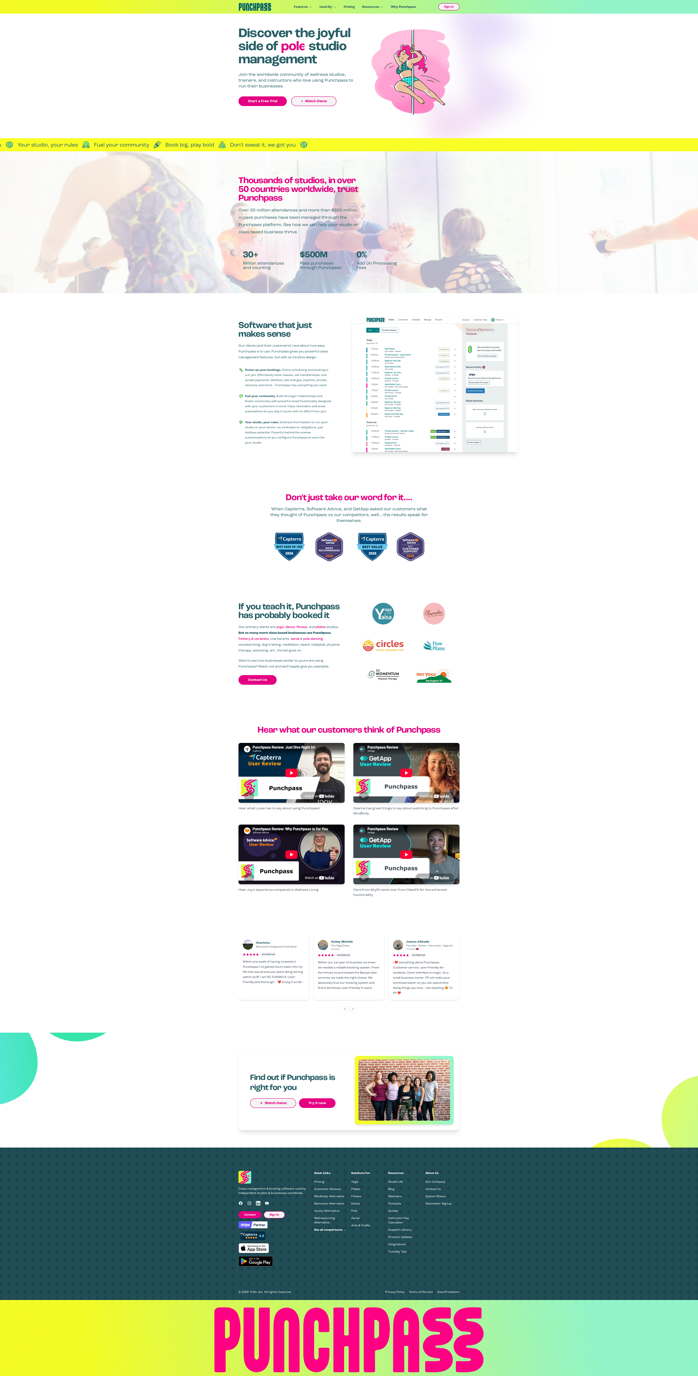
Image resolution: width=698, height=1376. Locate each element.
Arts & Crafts (360, 1225)
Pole (354, 1211)
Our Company (435, 1181)
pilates (320, 627)
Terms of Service (421, 1292)
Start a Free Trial (262, 101)
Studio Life (395, 1181)
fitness (301, 627)
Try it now (317, 1103)
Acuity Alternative (326, 1211)
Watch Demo (316, 101)
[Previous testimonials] (345, 1009)
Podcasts (394, 1203)
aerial (295, 639)
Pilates (355, 1189)
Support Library (400, 1229)
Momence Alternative (329, 1203)
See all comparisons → (330, 1230)
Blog (391, 1189)
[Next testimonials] (353, 1009)
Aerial (355, 1218)
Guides (393, 1211)
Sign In (449, 7)
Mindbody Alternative (329, 1196)
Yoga (354, 1181)
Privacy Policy (394, 1292)
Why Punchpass (403, 7)
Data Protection (448, 1292)
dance (290, 627)
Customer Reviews (327, 1189)
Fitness (356, 1196)
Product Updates (400, 1237)
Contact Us (257, 679)
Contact (250, 1215)
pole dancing (313, 639)
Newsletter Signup (438, 1203)
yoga (280, 627)
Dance (355, 1203)
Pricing (349, 7)
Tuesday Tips (397, 1251)
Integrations (397, 1244)
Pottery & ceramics (253, 639)
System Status (435, 1196)
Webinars (395, 1196)
